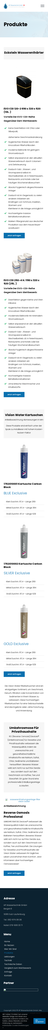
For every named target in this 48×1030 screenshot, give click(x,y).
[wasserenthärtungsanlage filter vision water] (24, 799)
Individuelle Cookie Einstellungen (15, 1025)
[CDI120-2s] (24, 67)
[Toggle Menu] (42, 6)
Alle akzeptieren (39, 1021)
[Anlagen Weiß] (22, 251)
